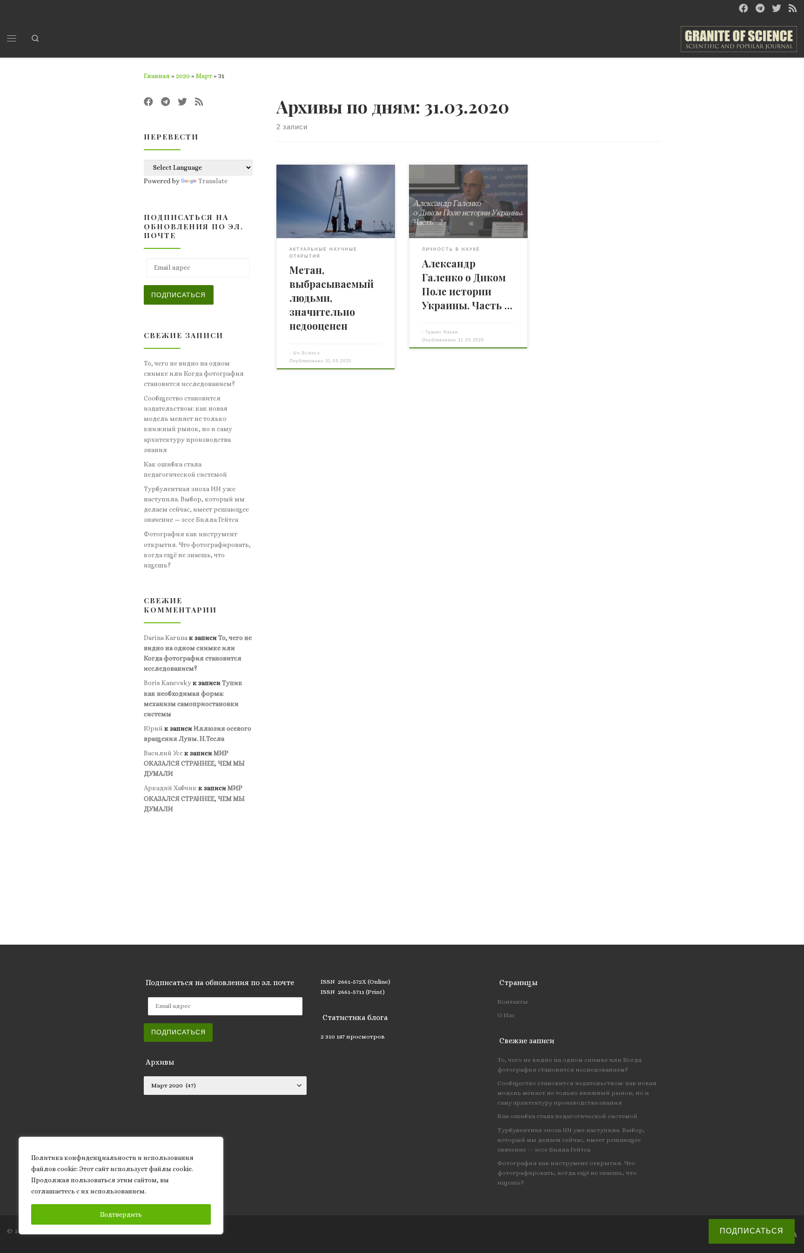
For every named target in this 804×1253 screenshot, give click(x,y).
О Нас (506, 1015)
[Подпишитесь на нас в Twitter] (776, 8)
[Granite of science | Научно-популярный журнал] (739, 36)
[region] (121, 1185)
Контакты (512, 1001)
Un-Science (306, 352)
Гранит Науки (442, 331)
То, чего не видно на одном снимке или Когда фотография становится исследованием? (194, 373)
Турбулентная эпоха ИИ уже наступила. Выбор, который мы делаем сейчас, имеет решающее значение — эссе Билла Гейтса (196, 504)
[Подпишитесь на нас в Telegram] (760, 8)
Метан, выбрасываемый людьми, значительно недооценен (331, 297)
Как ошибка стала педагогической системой (185, 469)
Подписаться (178, 295)
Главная (157, 76)
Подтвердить (121, 1214)
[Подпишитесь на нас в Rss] (793, 8)
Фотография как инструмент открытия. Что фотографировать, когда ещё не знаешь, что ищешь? (197, 549)
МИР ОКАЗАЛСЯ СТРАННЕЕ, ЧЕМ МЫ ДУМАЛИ (194, 763)
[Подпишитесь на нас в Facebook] (743, 8)
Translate (213, 181)
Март (204, 76)
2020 (183, 76)
